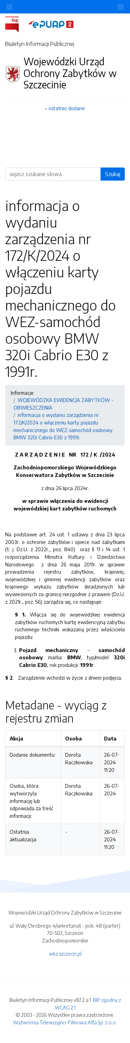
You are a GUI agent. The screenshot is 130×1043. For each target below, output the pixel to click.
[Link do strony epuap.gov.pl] (50, 24)
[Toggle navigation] (120, 7)
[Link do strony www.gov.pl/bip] (16, 24)
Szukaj (112, 174)
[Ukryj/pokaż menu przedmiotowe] (9, 7)
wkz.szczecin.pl (65, 953)
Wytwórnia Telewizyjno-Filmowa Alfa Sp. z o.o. (65, 1022)
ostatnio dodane (67, 108)
